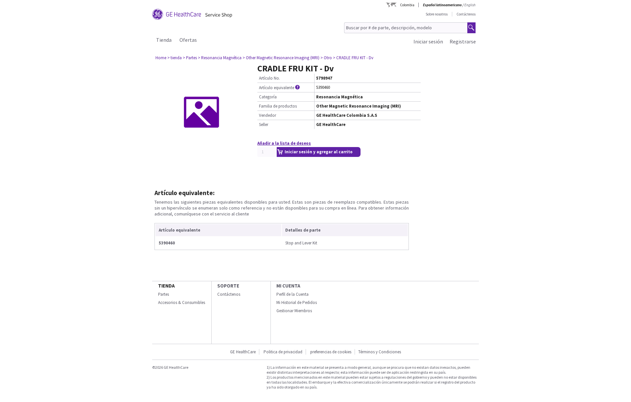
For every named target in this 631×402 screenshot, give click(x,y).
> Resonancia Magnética (220, 58)
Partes (163, 294)
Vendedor (267, 115)
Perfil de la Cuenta (292, 294)
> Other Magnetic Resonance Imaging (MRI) (281, 58)
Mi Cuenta (288, 286)
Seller (263, 124)
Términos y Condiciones (379, 352)
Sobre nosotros (437, 14)
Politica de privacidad (283, 352)
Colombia (407, 5)
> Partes (190, 58)
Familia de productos (278, 106)
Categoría (268, 97)
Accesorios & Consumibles (181, 302)
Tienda (164, 40)
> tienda (174, 58)
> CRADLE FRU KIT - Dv (353, 58)
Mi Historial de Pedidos (296, 302)
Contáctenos (466, 14)
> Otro (326, 58)
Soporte (228, 286)
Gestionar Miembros (294, 311)
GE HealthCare (243, 352)
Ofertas (188, 40)
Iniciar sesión (428, 41)
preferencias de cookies (330, 352)
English (470, 5)
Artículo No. (269, 78)
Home (160, 58)
